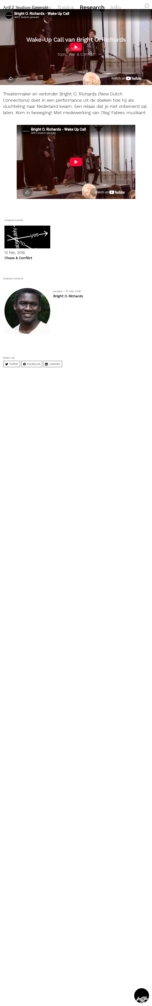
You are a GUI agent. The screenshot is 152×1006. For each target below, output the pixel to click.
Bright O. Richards (78, 94)
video (76, 48)
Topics (65, 7)
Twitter (13, 364)
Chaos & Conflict (18, 258)
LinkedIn (54, 364)
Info (115, 7)
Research (92, 7)
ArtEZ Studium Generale (25, 7)
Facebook (33, 364)
